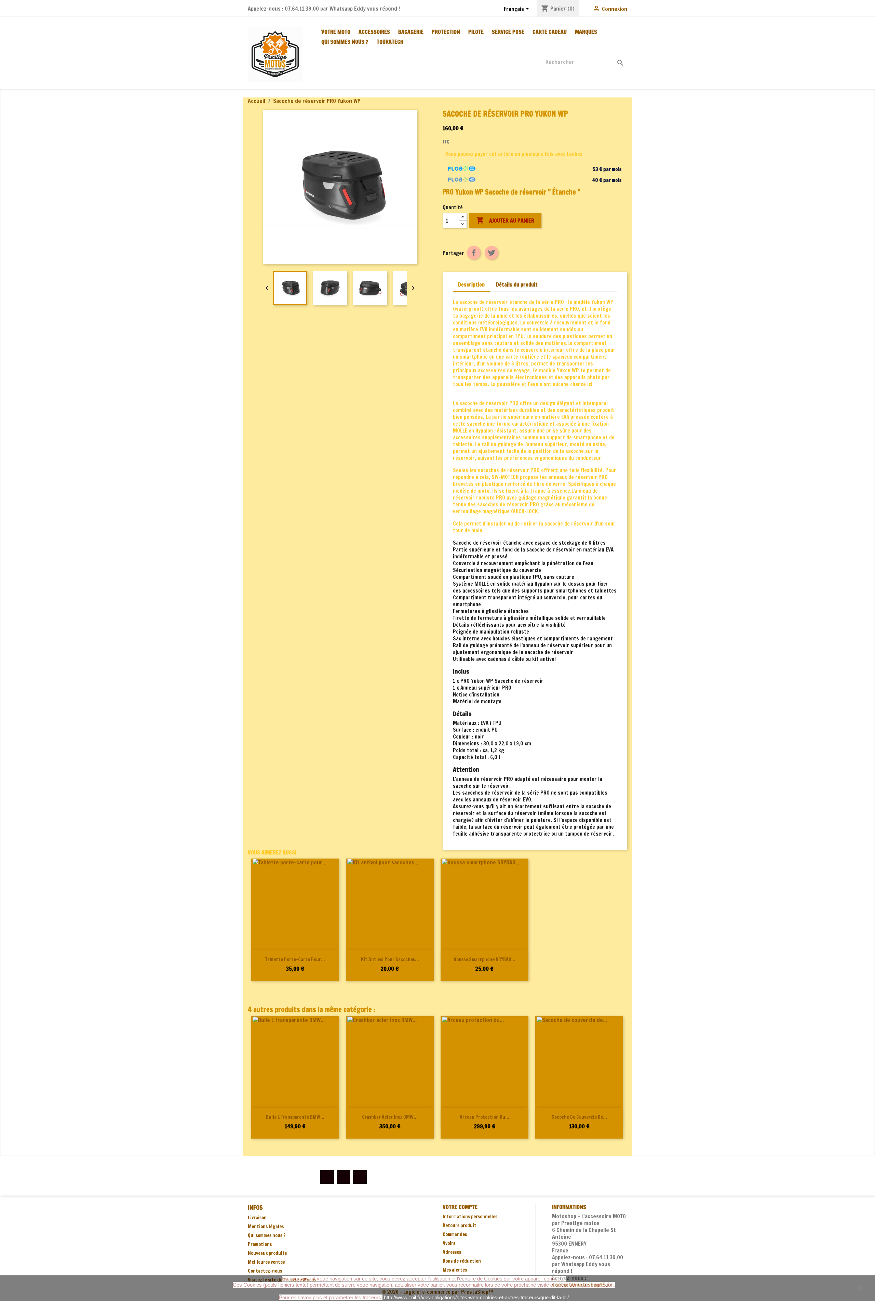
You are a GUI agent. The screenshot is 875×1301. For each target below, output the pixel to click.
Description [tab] (471, 284)
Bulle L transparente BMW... (295, 1117)
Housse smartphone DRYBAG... (484, 959)
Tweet (491, 253)
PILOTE (476, 32)
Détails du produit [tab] (517, 284)
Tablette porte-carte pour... (295, 959)
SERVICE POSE (508, 32)
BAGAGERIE (410, 32)
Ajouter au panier (505, 220)
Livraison (257, 1217)
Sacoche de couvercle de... (579, 1117)
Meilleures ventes (266, 1262)
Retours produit (459, 1225)
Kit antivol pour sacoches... (390, 959)
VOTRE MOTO (335, 32)
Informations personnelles (470, 1216)
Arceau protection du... (484, 1117)
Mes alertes (455, 1269)
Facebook (327, 1177)
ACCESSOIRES (374, 32)
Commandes (455, 1234)
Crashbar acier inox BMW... (390, 1117)
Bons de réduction (462, 1261)
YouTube (343, 1177)
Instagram (360, 1177)
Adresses (452, 1252)
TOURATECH (390, 41)
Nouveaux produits (267, 1253)
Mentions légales (266, 1226)
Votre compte (460, 1207)
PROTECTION (446, 32)
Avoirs (449, 1243)
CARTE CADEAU (550, 32)
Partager (474, 253)
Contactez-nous (265, 1270)
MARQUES (586, 32)
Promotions (260, 1244)
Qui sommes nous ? (344, 41)
